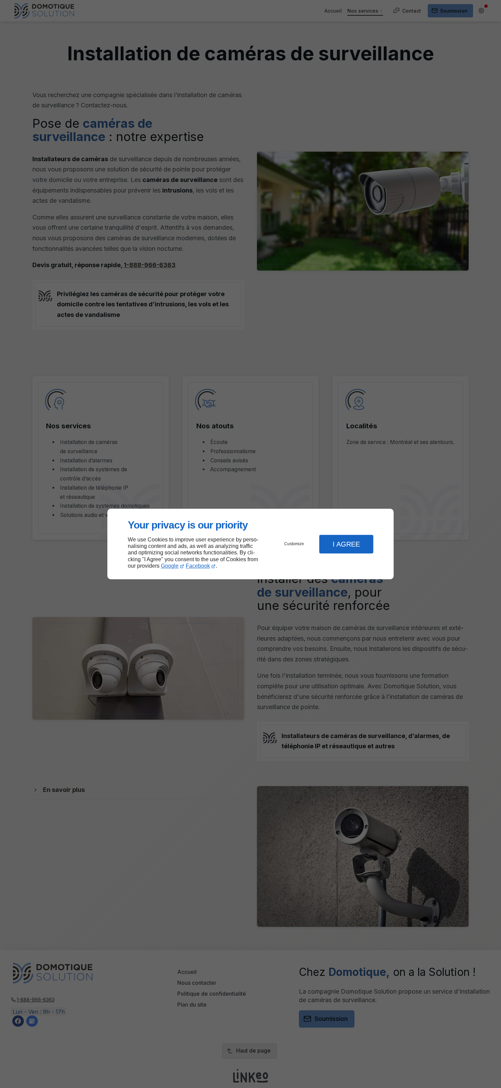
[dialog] (250, 544)
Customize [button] (294, 543)
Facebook (198, 566)
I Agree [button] (346, 544)
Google (170, 566)
